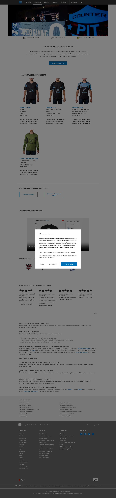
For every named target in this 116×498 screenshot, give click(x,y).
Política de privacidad (49, 257)
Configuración (52, 264)
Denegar (42, 264)
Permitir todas (69, 264)
